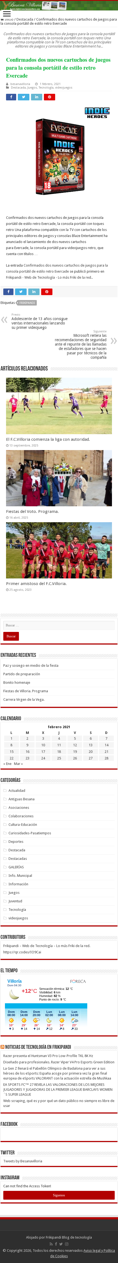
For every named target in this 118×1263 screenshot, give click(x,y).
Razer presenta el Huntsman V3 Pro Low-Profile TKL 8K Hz (48, 1056)
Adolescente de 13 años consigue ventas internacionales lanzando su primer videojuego (40, 321)
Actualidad (17, 791)
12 (75, 745)
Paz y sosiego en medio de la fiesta (30, 665)
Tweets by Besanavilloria (22, 1161)
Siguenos (59, 1195)
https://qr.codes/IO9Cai (22, 952)
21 (106, 752)
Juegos (32, 87)
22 (11, 758)
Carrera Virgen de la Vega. (23, 699)
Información (18, 884)
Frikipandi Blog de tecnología (69, 1237)
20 (90, 752)
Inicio (8, 19)
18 (59, 752)
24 (43, 758)
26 (75, 758)
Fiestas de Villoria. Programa (25, 691)
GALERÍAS (16, 867)
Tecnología (46, 87)
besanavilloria (20, 84)
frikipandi (27, 303)
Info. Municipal (20, 876)
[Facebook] (56, 1244)
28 (106, 758)
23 (27, 758)
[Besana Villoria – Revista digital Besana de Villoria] (59, 5)
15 (11, 752)
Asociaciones (19, 808)
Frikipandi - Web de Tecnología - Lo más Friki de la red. (49, 277)
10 (43, 745)
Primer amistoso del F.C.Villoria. (36, 583)
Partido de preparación (21, 674)
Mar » (18, 764)
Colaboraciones (21, 816)
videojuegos (63, 87)
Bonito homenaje (16, 682)
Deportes (16, 842)
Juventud (15, 901)
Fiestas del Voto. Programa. (32, 511)
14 (106, 745)
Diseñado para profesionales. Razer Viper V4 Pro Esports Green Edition (58, 1062)
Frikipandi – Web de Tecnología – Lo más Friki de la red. (46, 946)
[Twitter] (61, 1244)
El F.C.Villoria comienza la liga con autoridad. (48, 439)
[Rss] (51, 1244)
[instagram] (66, 1244)
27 (90, 758)
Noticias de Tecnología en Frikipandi (38, 1047)
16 (27, 752)
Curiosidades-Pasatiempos (30, 833)
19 (75, 752)
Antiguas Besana (22, 799)
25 (59, 758)
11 (59, 745)
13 (90, 745)
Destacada (24, 19)
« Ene (7, 764)
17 (43, 752)
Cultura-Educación (23, 825)
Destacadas (18, 859)
